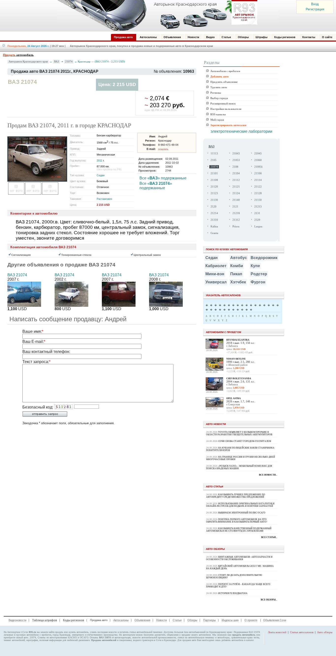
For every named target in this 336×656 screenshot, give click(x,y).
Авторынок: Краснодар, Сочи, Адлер (155, 15)
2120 (213, 206)
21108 (214, 180)
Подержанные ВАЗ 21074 (247, 632)
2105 (213, 160)
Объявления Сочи (274, 620)
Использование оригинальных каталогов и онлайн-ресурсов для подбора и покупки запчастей (240, 504)
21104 (236, 173)
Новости (161, 620)
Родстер (259, 274)
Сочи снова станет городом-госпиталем (244, 441)
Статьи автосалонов (301, 632)
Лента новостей (277, 632)
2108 (235, 166)
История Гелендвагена (232, 593)
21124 (236, 193)
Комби (236, 266)
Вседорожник (264, 258)
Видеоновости (17, 620)
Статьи (177, 620)
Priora (235, 226)
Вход (315, 4)
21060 (258, 160)
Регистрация (315, 9)
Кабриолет (216, 266)
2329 (257, 220)
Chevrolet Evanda (238, 378)
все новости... (268, 475)
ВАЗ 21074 (17, 275)
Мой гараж (217, 119)
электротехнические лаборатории (241, 131)
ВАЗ (56, 61)
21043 (236, 153)
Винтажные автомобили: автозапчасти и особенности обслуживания (239, 558)
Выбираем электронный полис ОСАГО (241, 512)
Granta (214, 233)
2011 (99, 160)
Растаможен (104, 198)
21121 (236, 186)
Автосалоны (121, 620)
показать (163, 148)
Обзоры (192, 620)
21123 (214, 193)
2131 (257, 213)
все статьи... (269, 537)
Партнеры (209, 620)
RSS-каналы (218, 114)
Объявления (142, 620)
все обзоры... (269, 599)
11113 (214, 153)
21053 (236, 160)
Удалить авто (218, 87)
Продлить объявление (224, 81)
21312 (236, 220)
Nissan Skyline (236, 359)
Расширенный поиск (223, 103)
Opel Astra (233, 398)
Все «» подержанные (162, 178)
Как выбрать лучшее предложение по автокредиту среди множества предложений (235, 495)
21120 (214, 186)
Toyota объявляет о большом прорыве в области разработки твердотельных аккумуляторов (239, 433)
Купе (255, 266)
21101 (214, 173)
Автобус (238, 258)
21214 (214, 213)
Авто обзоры (324, 632)
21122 (258, 186)
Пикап (236, 274)
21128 (258, 193)
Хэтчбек (238, 282)
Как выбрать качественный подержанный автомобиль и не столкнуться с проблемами (239, 529)
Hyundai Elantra (237, 340)
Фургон (258, 282)
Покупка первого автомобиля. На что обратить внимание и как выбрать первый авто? (236, 520)
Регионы (215, 92)
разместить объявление (167, 634)
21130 (214, 200)
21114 (258, 180)
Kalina (214, 226)
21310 (214, 220)
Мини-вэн (214, 274)
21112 (236, 180)
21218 (236, 213)
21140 (236, 200)
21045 (258, 153)
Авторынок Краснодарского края (28, 61)
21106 (258, 173)
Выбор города (219, 98)
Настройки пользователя (225, 108)
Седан (101, 175)
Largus (258, 226)
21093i (258, 166)
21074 (69, 61)
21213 (258, 206)
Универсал (216, 282)
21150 (258, 200)
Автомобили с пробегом (225, 71)
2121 (235, 206)
